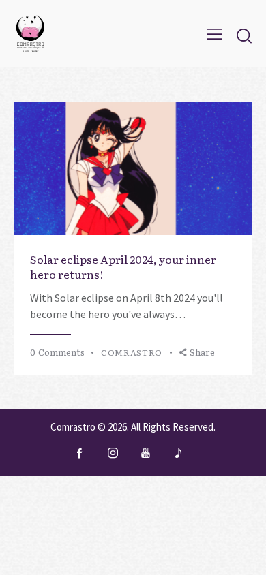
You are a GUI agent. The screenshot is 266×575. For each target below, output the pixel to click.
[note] (178, 453)
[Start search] (244, 35)
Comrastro (72, 426)
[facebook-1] (80, 453)
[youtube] (145, 453)
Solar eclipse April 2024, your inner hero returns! (123, 266)
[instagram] (112, 453)
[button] (214, 33)
